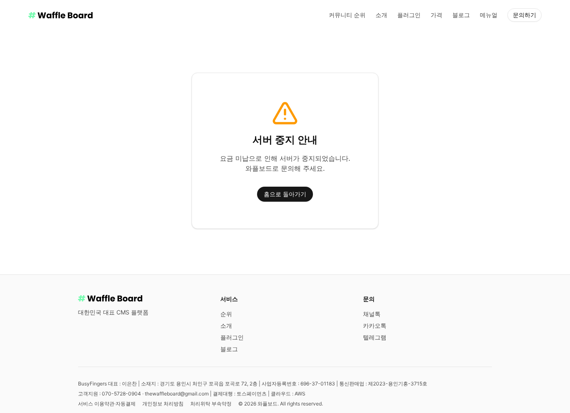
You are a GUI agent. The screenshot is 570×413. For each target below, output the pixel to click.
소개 (381, 14)
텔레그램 (374, 337)
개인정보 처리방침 (163, 403)
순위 (226, 313)
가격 (436, 14)
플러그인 (409, 14)
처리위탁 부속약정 (211, 403)
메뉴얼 (488, 14)
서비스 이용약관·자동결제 (107, 403)
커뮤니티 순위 (347, 14)
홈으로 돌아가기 (285, 194)
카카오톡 (374, 325)
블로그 (461, 14)
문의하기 (524, 14)
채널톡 (372, 313)
